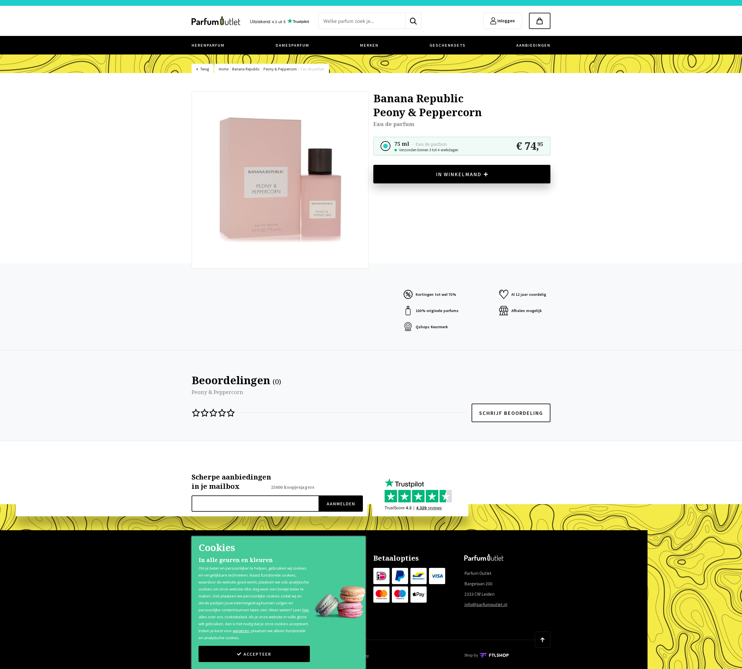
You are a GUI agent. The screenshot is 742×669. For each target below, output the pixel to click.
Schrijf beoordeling (511, 412)
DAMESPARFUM (292, 45)
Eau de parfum (312, 68)
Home (223, 68)
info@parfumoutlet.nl (485, 604)
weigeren (241, 630)
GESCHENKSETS (447, 45)
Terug (204, 68)
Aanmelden (341, 503)
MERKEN (369, 45)
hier (305, 610)
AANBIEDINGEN (533, 45)
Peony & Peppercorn (280, 68)
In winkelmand (458, 174)
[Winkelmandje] (539, 21)
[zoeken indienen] (413, 21)
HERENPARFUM (208, 45)
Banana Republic (246, 68)
